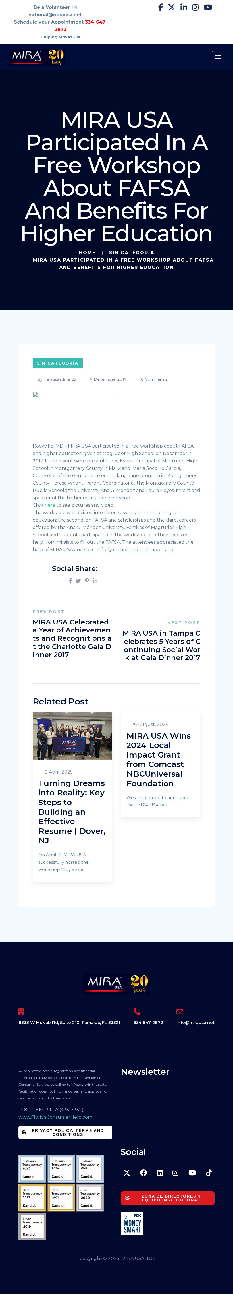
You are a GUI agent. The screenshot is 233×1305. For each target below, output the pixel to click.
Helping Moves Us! (60, 37)
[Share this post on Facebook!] (70, 581)
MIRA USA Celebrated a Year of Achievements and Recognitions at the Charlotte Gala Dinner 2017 (72, 638)
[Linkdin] (95, 581)
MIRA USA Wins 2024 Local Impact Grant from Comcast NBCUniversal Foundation (158, 759)
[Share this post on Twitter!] (78, 581)
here (51, 505)
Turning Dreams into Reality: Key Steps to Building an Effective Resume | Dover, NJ (72, 811)
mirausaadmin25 (60, 379)
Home (87, 252)
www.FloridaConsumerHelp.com (55, 1117)
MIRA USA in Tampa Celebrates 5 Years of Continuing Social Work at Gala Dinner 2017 (161, 645)
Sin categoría (131, 252)
